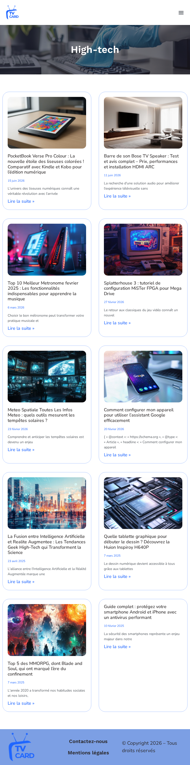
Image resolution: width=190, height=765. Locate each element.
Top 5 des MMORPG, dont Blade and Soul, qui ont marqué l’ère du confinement (45, 668)
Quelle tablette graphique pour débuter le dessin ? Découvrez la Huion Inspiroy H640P (137, 541)
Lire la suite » (21, 201)
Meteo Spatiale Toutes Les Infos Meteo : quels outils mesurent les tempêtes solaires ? (41, 415)
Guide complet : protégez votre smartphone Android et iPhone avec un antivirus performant (140, 612)
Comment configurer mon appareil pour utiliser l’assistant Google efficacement (138, 415)
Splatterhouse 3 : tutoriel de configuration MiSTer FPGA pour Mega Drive (143, 288)
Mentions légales (88, 753)
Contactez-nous (88, 741)
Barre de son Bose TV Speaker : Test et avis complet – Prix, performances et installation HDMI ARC (141, 161)
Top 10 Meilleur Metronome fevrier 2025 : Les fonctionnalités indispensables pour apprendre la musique (43, 291)
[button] (181, 12)
